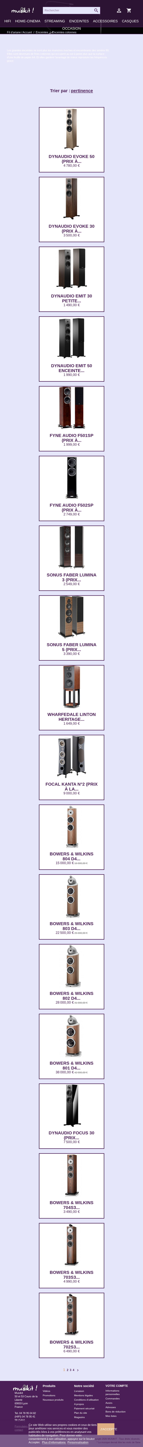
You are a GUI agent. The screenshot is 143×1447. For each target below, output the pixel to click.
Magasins (79, 1417)
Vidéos (46, 1391)
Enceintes (79, 21)
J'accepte (107, 1429)
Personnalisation (77, 1442)
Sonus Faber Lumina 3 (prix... (71, 577)
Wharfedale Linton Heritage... (71, 717)
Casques (130, 21)
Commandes (113, 1398)
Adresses (111, 1407)
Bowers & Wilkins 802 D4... (71, 996)
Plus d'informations (54, 1442)
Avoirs (109, 1402)
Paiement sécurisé (84, 1408)
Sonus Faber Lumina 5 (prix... (71, 647)
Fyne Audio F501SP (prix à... (71, 438)
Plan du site (80, 1412)
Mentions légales (83, 1395)
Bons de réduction (116, 1411)
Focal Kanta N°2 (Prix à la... (72, 786)
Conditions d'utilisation (86, 1399)
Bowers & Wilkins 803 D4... (71, 926)
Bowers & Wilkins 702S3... (71, 1344)
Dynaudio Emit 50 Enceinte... (71, 368)
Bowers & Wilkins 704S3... (71, 1205)
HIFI (7, 21)
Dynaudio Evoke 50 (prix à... (72, 159)
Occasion (71, 28)
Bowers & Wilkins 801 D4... (71, 1065)
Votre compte (117, 1385)
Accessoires (105, 21)
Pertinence (82, 90)
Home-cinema (27, 21)
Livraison (79, 1391)
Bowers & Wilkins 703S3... (71, 1275)
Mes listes (111, 1416)
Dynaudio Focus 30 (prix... (71, 1135)
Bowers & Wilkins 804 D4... (71, 856)
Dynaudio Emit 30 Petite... (71, 298)
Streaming (54, 21)
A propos (79, 1404)
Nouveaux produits (53, 1399)
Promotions (49, 1395)
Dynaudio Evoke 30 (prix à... (72, 228)
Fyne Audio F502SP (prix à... (71, 507)
